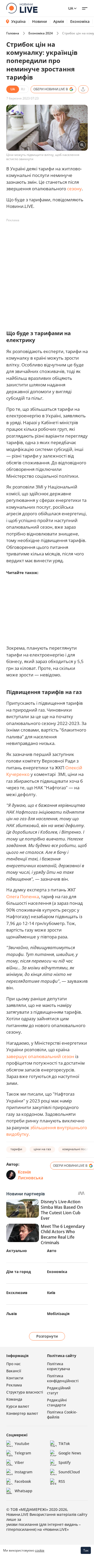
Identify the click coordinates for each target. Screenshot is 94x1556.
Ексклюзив (16, 1292)
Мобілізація (58, 1313)
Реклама (14, 1384)
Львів (11, 1313)
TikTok (64, 1443)
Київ (51, 1292)
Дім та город (18, 1271)
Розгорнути (47, 1336)
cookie (39, 1550)
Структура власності (24, 1392)
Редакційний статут (58, 1390)
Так (86, 1550)
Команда (14, 1399)
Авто (51, 1250)
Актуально (16, 1250)
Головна (12, 33)
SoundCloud (69, 1471)
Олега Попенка (22, 896)
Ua (70, 8)
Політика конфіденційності (63, 1378)
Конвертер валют (22, 1413)
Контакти (14, 1377)
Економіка (80, 21)
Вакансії (13, 1370)
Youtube (22, 1443)
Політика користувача (58, 1366)
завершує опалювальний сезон (40, 1056)
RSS (61, 1481)
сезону (74, 189)
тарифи (16, 1149)
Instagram (23, 1471)
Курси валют (17, 1406)
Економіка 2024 (40, 33)
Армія (58, 21)
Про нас (13, 1363)
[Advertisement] (47, 271)
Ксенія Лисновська (30, 1175)
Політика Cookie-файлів (62, 1415)
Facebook (23, 1481)
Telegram (23, 1452)
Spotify (64, 1462)
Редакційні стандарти (57, 1402)
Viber (19, 1462)
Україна (18, 21)
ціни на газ (42, 1149)
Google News (69, 1452)
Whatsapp (23, 1490)
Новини (39, 21)
